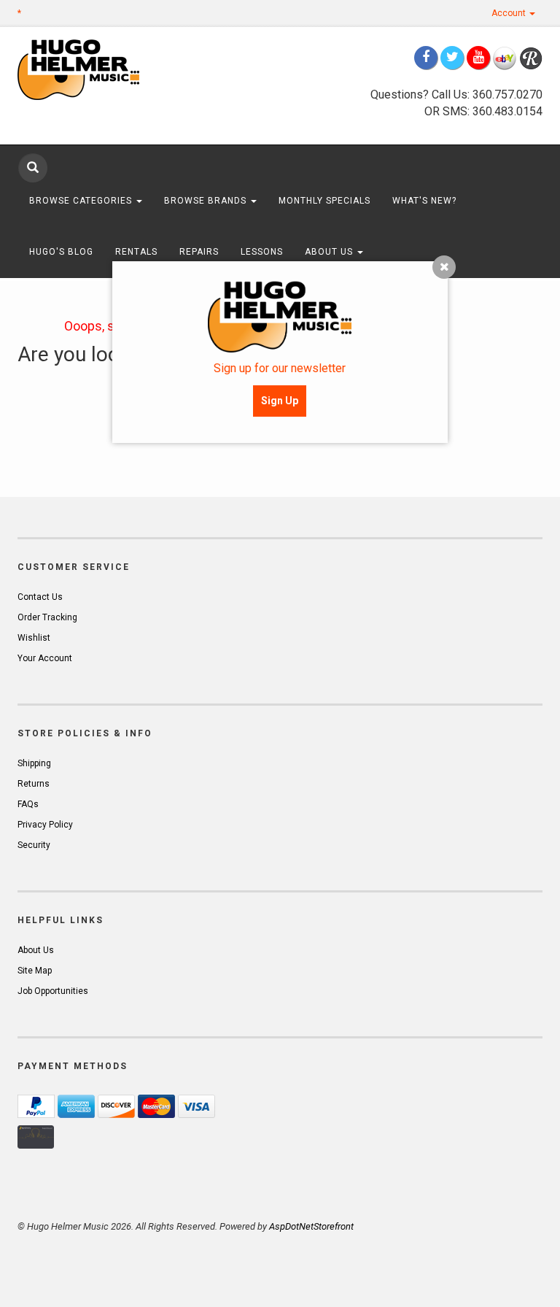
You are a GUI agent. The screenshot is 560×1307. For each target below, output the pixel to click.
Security (34, 845)
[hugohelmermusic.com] (98, 69)
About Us (330, 252)
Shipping (34, 763)
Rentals (136, 252)
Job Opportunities (53, 991)
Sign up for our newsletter (280, 368)
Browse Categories (82, 201)
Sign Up (279, 400)
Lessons (262, 252)
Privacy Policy (45, 825)
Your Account (45, 658)
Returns (34, 784)
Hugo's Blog (61, 252)
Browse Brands (206, 201)
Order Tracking (47, 617)
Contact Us (40, 597)
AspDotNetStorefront (311, 1226)
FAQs (28, 804)
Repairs (199, 252)
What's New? (424, 201)
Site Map (35, 970)
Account (509, 13)
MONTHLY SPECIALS (324, 201)
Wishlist (34, 638)
